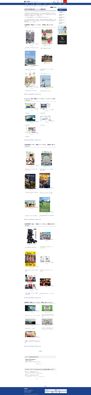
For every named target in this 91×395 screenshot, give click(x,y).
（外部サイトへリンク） (46, 45)
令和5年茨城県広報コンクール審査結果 (62, 17)
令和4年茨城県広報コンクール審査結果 (62, 20)
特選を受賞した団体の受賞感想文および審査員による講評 (32, 219)
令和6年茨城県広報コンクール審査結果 (62, 15)
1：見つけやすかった (29, 376)
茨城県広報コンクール (62, 9)
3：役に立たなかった (40, 373)
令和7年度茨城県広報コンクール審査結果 (62, 12)
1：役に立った (28, 373)
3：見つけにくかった (42, 376)
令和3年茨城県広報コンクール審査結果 (62, 23)
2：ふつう (33, 373)
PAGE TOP (45, 386)
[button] (58, 1)
